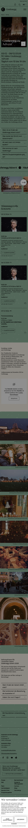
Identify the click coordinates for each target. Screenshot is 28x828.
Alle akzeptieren (7, 819)
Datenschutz (22, 826)
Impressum (15, 826)
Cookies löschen (7, 826)
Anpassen (14, 823)
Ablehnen (20, 819)
